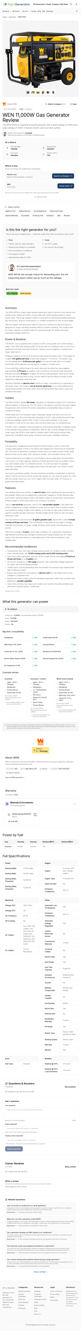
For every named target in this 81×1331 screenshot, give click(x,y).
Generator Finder (40, 1299)
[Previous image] (5, 58)
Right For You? (11, 211)
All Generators (39, 4)
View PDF (14, 821)
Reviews (67, 215)
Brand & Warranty (12, 215)
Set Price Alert (42, 197)
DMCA (52, 1297)
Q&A (58, 215)
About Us (37, 1314)
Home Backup (23, 1302)
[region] (40, 92)
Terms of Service (56, 1291)
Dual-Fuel (21, 1299)
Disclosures (54, 1300)
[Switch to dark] (76, 4)
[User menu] (76, 11)
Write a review (70, 1167)
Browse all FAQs (39, 1272)
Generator (12, 17)
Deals (48, 4)
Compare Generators (38, 1295)
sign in (12, 1187)
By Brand (6, 11)
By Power (15, 11)
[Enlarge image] (40, 59)
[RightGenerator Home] (17, 4)
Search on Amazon (62, 176)
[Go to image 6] (53, 92)
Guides (33, 11)
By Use (25, 11)
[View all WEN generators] (4, 104)
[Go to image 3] (38, 92)
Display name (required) (14, 1136)
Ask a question (70, 1087)
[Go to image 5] (48, 92)
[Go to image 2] (33, 92)
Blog (39, 11)
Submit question (14, 1149)
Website (44, 769)
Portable (21, 1305)
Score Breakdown (40, 211)
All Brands (21, 1308)
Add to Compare (57, 104)
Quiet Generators (24, 1291)
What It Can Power (56, 211)
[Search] (71, 4)
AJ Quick (29, 133)
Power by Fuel (38, 215)
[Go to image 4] (43, 92)
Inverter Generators (22, 1295)
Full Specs (50, 215)
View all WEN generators (15, 777)
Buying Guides (39, 1305)
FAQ (43, 11)
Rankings (49, 11)
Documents (25, 215)
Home (5, 17)
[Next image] (75, 58)
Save (75, 104)
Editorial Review (24, 211)
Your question (10, 1105)
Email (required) (11, 1124)
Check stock (64, 186)
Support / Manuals (13, 773)
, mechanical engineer (27, 269)
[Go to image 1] (28, 92)
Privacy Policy (55, 1294)
